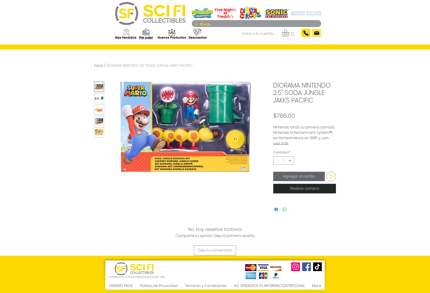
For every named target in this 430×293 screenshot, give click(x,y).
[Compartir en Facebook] (276, 209)
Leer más (280, 143)
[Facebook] (306, 266)
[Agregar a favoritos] (331, 176)
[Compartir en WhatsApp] (284, 209)
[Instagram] (295, 266)
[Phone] (305, 33)
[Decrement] (277, 160)
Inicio (98, 65)
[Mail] (316, 33)
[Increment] (290, 160)
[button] (290, 33)
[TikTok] (317, 266)
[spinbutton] (284, 160)
